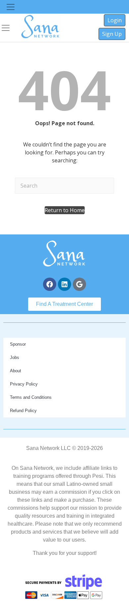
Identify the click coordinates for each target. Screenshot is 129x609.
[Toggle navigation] (11, 7)
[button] (65, 210)
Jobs (14, 357)
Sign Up (112, 34)
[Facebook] (49, 284)
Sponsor (18, 344)
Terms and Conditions (31, 397)
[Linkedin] (64, 284)
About (15, 370)
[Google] (79, 284)
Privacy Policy (24, 384)
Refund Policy (23, 410)
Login (115, 20)
